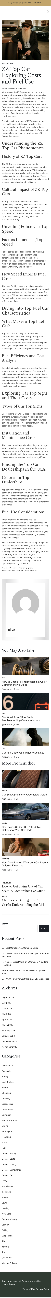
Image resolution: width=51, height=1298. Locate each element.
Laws (4, 1203)
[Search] (48, 11)
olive (24, 88)
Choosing (6, 1093)
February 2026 (8, 1030)
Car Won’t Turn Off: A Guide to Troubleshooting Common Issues (21, 719)
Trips (4, 1252)
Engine (5, 1126)
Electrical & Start (9, 1120)
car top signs (12, 568)
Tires (4, 1241)
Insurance (6, 1192)
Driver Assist (7, 1109)
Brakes (5, 1087)
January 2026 (8, 1036)
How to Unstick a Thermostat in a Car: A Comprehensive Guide (24, 683)
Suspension (7, 1235)
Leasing (5, 823)
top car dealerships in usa (11, 570)
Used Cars (7, 1257)
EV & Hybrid (7, 1131)
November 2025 (9, 1047)
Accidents (6, 1071)
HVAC (4, 1181)
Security (5, 1224)
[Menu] (3, 11)
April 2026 (7, 1019)
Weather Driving (9, 1263)
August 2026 (8, 997)
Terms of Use (29, 1289)
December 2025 (9, 1041)
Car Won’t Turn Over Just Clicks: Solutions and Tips (25, 979)
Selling (5, 1230)
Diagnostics (7, 1104)
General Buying (9, 1153)
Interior (4, 791)
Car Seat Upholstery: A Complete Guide (24, 794)
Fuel (11, 63)
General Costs (8, 1159)
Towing (5, 1246)
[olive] (25, 603)
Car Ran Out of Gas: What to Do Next (23, 752)
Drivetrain (6, 1115)
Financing (5, 859)
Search (5, 923)
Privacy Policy (42, 1289)
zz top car (33, 570)
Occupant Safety (9, 1219)
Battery (5, 1076)
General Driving (9, 1164)
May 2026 (6, 1014)
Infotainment (7, 1186)
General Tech (8, 1175)
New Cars (6, 1213)
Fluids (4, 1142)
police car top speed (25, 568)
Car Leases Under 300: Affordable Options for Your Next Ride (21, 829)
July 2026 (6, 1003)
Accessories (7, 1065)
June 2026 (7, 1008)
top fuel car (25, 570)
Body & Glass (8, 1082)
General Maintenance (11, 1170)
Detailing (6, 1098)
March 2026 (7, 1025)
